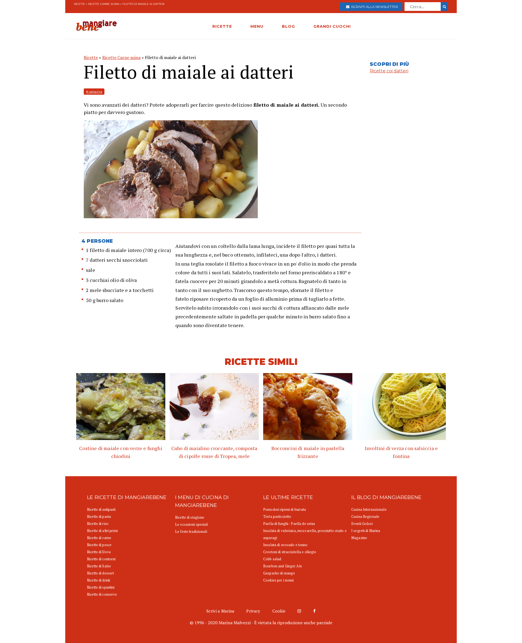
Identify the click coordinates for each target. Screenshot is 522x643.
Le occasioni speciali (191, 524)
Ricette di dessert (100, 573)
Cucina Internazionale (369, 509)
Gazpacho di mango (279, 573)
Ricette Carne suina (103, 4)
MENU (256, 26)
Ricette (79, 4)
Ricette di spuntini (100, 587)
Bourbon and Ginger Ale (282, 566)
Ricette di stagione (189, 517)
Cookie (279, 611)
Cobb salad (272, 558)
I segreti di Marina (365, 530)
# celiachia (94, 92)
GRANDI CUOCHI (332, 26)
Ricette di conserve (102, 594)
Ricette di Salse (99, 566)
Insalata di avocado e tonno (285, 544)
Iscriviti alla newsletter (373, 7)
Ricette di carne (99, 537)
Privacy (253, 611)
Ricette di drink (98, 580)
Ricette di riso (97, 523)
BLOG (288, 26)
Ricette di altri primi (102, 530)
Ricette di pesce (99, 544)
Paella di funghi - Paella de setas (289, 523)
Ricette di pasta (99, 516)
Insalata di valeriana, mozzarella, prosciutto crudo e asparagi (305, 534)
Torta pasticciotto (277, 516)
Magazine (359, 537)
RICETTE (222, 26)
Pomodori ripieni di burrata (284, 509)
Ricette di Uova (99, 551)
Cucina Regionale (365, 516)
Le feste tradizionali (191, 531)
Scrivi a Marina (220, 611)
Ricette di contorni (101, 558)
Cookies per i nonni (278, 580)
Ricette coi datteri (389, 70)
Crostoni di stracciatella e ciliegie (289, 551)
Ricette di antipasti (101, 509)
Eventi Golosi (362, 523)
